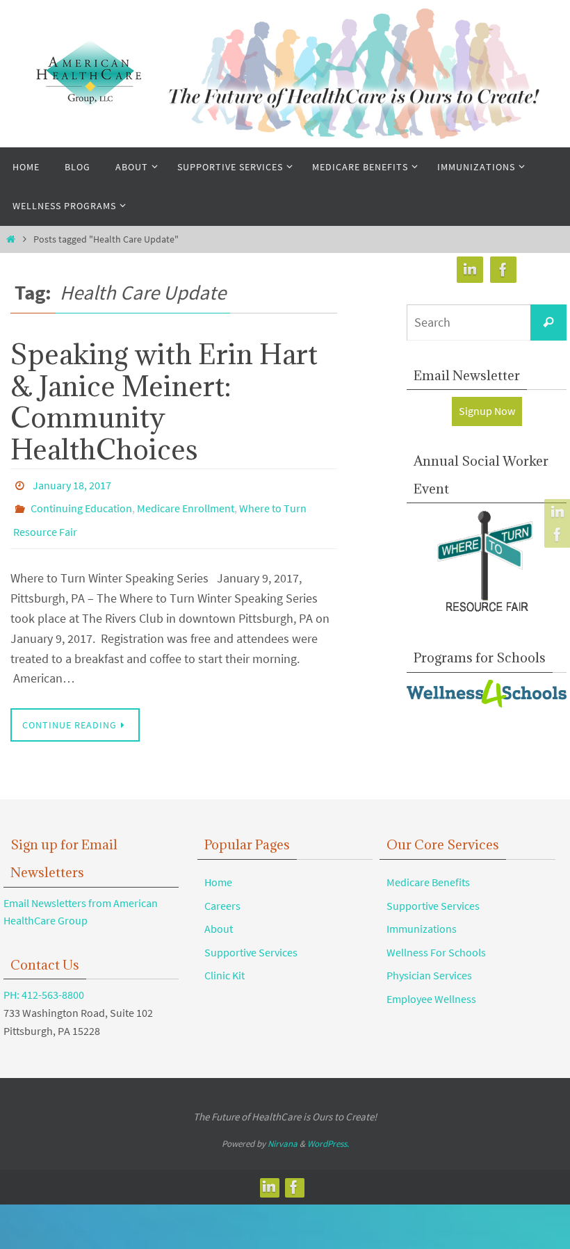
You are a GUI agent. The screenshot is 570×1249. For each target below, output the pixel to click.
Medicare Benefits (428, 870)
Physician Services (429, 964)
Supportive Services (251, 940)
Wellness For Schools (436, 940)
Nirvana (283, 1132)
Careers (222, 894)
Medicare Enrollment (185, 503)
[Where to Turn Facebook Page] (555, 534)
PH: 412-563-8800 (43, 983)
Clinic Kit (224, 964)
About (218, 917)
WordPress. (328, 1132)
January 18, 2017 (72, 484)
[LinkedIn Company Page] (555, 512)
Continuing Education (81, 503)
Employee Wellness (431, 987)
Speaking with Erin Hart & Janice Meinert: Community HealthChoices (164, 401)
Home (218, 870)
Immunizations (421, 917)
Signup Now (487, 411)
